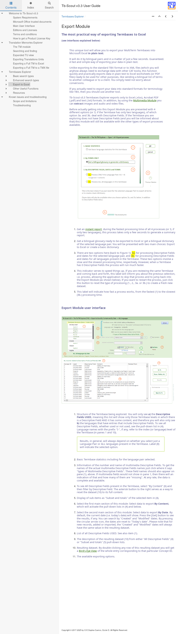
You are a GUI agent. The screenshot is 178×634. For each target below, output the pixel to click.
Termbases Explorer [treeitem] (20, 72)
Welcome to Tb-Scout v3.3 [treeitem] (23, 13)
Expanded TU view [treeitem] (23, 55)
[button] (159, 16)
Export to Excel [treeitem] (21, 84)
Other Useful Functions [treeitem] (25, 88)
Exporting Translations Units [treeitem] (28, 59)
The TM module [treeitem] (22, 46)
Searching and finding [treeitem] (25, 51)
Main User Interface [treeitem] (24, 26)
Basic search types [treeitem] (23, 76)
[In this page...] (153, 16)
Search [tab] (49, 7)
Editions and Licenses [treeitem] (25, 30)
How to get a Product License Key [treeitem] (31, 38)
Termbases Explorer (73, 16)
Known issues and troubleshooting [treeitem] (28, 97)
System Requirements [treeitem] (25, 17)
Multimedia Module (144, 100)
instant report (93, 229)
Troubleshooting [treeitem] (22, 105)
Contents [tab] (11, 7)
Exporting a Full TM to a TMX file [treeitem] (31, 67)
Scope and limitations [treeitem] (25, 101)
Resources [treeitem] (19, 92)
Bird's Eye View (88, 550)
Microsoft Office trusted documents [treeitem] (32, 21)
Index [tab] (30, 7)
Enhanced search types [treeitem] (26, 80)
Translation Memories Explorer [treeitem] (26, 42)
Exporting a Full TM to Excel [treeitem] (28, 63)
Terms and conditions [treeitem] (25, 34)
